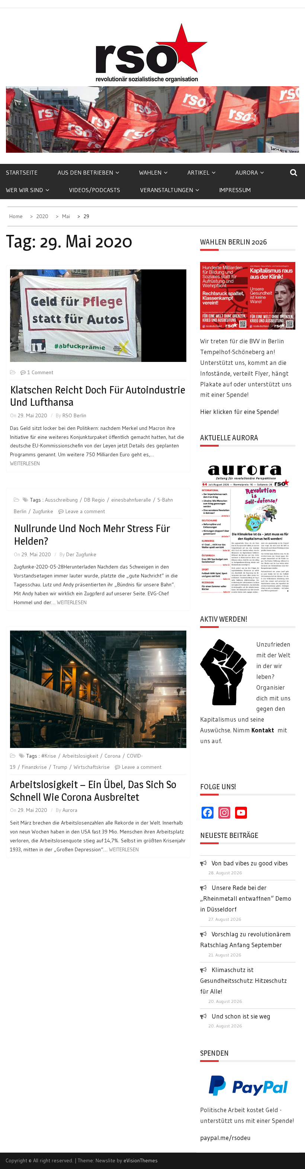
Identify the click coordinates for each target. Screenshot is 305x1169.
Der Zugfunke (81, 554)
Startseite (22, 172)
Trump (60, 767)
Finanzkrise (34, 767)
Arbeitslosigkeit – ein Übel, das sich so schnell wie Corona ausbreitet (93, 790)
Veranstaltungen (166, 190)
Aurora (246, 172)
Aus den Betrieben (85, 172)
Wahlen (150, 172)
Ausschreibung (61, 499)
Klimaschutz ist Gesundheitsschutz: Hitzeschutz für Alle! (243, 980)
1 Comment (40, 372)
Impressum (235, 190)
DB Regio (94, 499)
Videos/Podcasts (94, 190)
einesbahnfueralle (131, 499)
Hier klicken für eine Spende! (239, 411)
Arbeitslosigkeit (80, 755)
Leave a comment (85, 511)
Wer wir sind (24, 190)
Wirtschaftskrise (92, 767)
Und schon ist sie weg (241, 1016)
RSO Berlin (74, 415)
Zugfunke (43, 511)
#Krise (48, 755)
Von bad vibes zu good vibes (250, 863)
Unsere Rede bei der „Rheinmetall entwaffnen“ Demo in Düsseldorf (245, 898)
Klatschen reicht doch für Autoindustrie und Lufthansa (97, 396)
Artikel (198, 172)
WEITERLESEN (25, 463)
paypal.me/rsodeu (225, 1138)
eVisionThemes (140, 1160)
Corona (113, 755)
